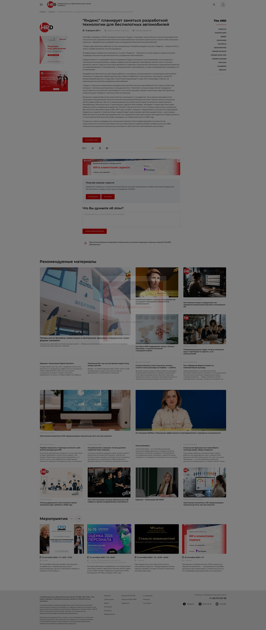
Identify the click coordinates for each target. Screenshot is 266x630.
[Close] (164, 282)
